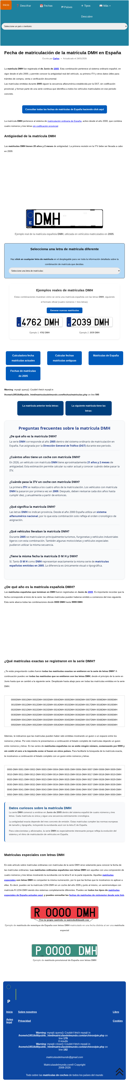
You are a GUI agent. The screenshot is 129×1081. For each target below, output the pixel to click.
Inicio (6, 4)
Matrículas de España (106, 355)
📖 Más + (105, 5)
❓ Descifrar (23, 5)
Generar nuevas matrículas (64, 310)
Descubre (87, 16)
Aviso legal (9, 1021)
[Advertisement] (64, 181)
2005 (56, 68)
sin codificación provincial (45, 126)
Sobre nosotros (27, 1012)
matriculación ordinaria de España (64, 121)
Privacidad (24, 1021)
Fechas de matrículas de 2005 (23, 373)
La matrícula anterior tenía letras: (40, 405)
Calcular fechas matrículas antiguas (64, 358)
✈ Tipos (85, 5)
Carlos (56, 58)
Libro (116, 1012)
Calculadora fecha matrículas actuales (23, 358)
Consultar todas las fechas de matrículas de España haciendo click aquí (64, 109)
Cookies (118, 1021)
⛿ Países (66, 7)
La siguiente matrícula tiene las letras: (89, 408)
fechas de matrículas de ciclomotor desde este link (96, 895)
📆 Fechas (46, 5)
